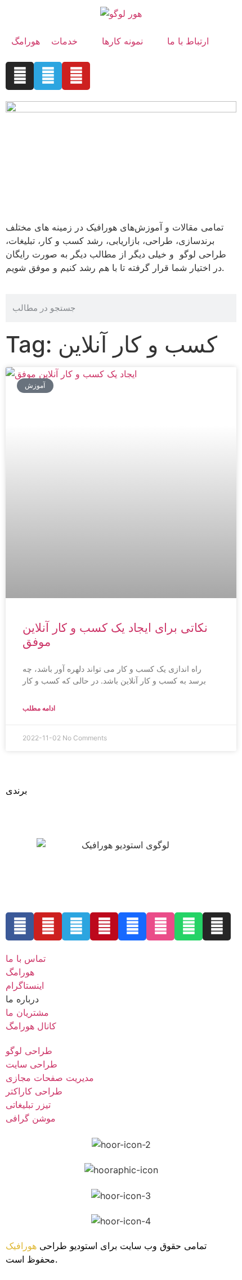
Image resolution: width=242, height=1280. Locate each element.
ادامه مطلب (39, 708)
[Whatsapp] (188, 926)
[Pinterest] (104, 926)
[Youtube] (76, 76)
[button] (71, 41)
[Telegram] (48, 76)
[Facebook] (20, 926)
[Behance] (132, 926)
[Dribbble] (160, 926)
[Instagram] (20, 76)
